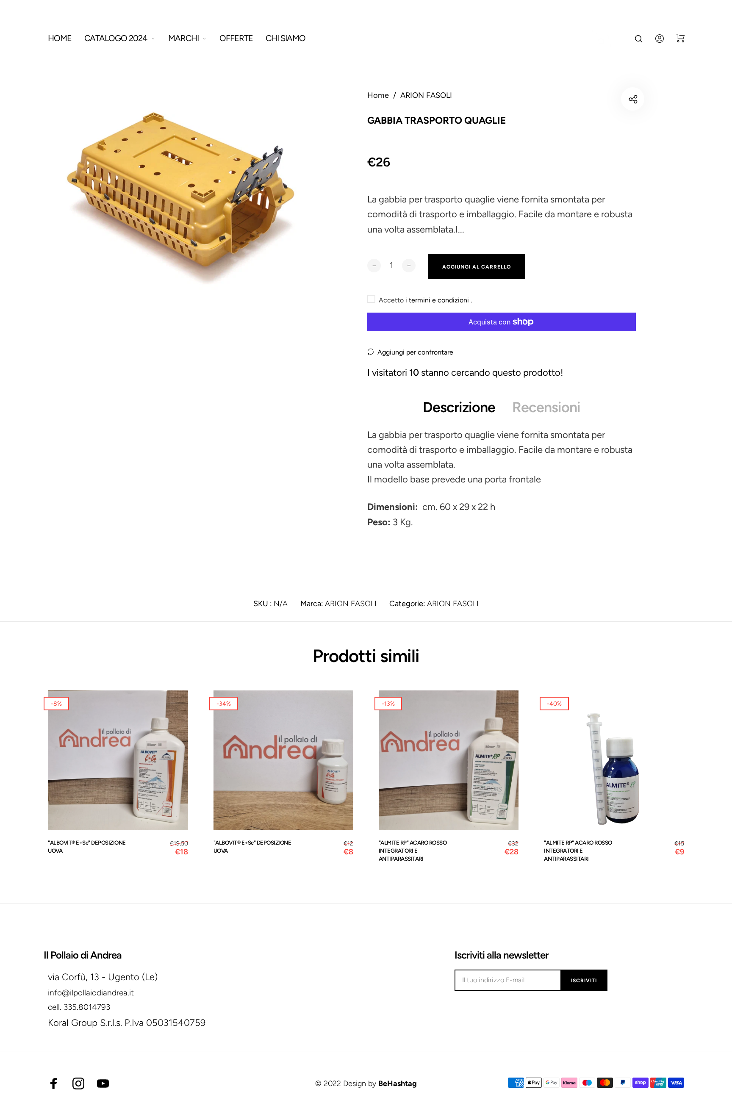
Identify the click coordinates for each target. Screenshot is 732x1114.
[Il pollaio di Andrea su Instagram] (78, 1083)
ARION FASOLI (351, 603)
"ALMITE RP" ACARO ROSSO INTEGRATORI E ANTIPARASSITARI (413, 850)
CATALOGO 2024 (115, 38)
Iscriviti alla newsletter (502, 955)
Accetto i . (425, 300)
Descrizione (459, 407)
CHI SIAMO (285, 38)
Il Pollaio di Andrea (83, 955)
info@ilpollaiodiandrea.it (91, 993)
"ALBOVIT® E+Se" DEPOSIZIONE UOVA (87, 846)
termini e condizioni (440, 300)
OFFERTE (236, 38)
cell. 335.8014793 (79, 1007)
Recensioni (546, 407)
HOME (60, 38)
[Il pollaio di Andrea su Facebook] (54, 1083)
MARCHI (183, 38)
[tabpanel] (180, 198)
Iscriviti (584, 981)
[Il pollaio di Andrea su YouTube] (103, 1083)
